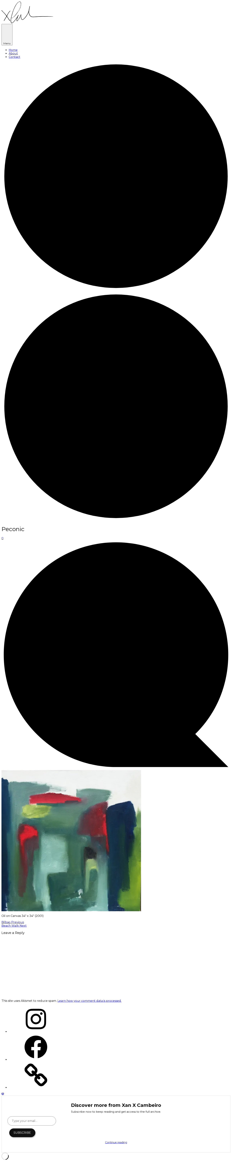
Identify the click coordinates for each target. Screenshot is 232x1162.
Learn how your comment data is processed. (89, 1001)
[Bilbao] (116, 290)
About (13, 53)
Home (13, 50)
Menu (7, 43)
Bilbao (12, 922)
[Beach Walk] (116, 520)
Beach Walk (14, 925)
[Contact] (36, 1087)
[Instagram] (36, 1031)
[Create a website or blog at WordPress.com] (2, 1094)
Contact (14, 57)
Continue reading (116, 1142)
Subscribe (22, 1132)
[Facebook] (36, 1059)
